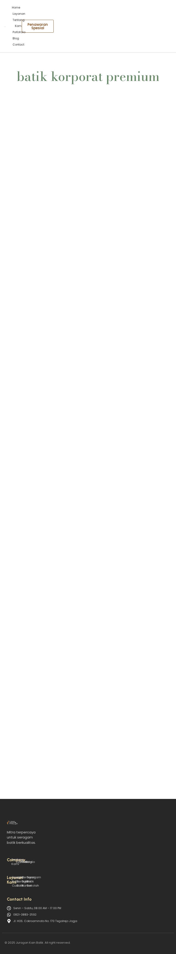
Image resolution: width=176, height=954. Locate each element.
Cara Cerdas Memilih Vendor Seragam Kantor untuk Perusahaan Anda (83, 745)
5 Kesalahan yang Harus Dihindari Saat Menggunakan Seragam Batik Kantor (81, 257)
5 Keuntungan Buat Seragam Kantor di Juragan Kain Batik (70, 709)
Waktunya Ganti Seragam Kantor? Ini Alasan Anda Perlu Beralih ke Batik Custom (86, 405)
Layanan (19, 14)
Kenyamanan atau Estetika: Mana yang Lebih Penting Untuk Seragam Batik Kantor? (87, 535)
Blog (16, 38)
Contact (18, 44)
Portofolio (19, 32)
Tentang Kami (19, 23)
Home (16, 7)
